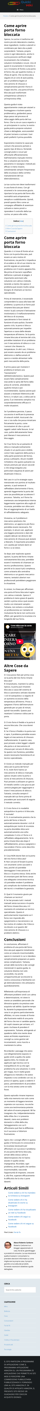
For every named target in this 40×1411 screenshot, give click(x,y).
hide (21, 221)
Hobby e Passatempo (11, 1340)
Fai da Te (17, 1232)
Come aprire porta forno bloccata (18, 226)
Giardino (7, 1330)
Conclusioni (10, 231)
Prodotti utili (8, 1345)
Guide (6, 1335)
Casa (6, 1316)
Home (5, 16)
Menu (21, 10)
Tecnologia (7, 1349)
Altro (6, 1306)
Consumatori (8, 1321)
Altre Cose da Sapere (13, 228)
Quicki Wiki (20, 3)
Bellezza (7, 1311)
